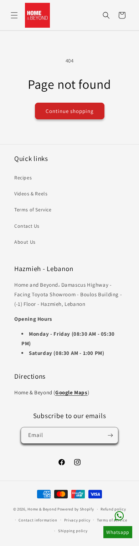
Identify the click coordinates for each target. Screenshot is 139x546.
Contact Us (27, 226)
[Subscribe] (110, 435)
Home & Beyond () (51, 392)
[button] (14, 15)
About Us (25, 242)
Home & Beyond (41, 509)
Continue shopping (70, 111)
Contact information (38, 520)
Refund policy (113, 509)
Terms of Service (33, 209)
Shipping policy (73, 530)
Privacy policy (77, 520)
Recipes (23, 177)
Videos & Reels (30, 193)
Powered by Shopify (75, 509)
